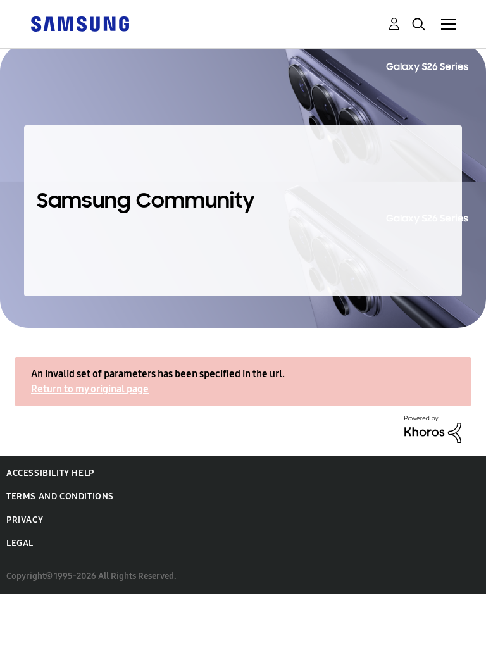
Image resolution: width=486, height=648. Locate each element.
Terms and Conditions (60, 496)
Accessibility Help (50, 473)
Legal (20, 543)
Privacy (24, 519)
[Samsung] (79, 23)
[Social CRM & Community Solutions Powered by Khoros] (432, 428)
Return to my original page (90, 389)
